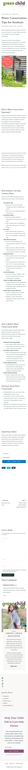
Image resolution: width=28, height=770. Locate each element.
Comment (5, 538)
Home (3, 14)
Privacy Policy (19, 763)
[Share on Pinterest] (23, 468)
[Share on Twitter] (9, 468)
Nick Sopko (5, 26)
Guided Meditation (8, 705)
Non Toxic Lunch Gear (6, 503)
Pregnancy (6, 696)
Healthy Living (8, 14)
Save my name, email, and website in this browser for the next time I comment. (14, 570)
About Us (12, 763)
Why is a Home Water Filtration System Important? (21, 504)
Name (4, 559)
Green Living (15, 14)
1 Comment (19, 26)
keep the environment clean (13, 167)
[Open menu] (14, 9)
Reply (4, 595)
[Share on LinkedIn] (18, 468)
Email (4, 566)
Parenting (5, 698)
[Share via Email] (13, 468)
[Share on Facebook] (4, 468)
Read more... (14, 666)
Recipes (5, 703)
